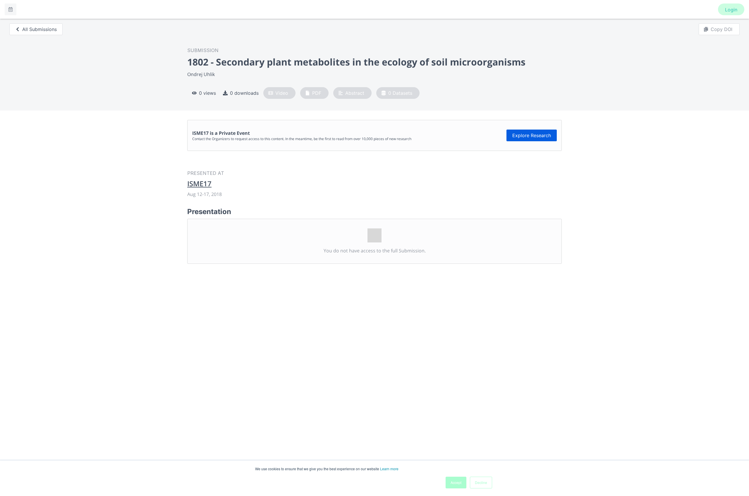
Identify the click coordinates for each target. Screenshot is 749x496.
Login (731, 10)
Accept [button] (456, 482)
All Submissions (39, 29)
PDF (316, 93)
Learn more (389, 468)
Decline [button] (481, 482)
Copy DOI (721, 29)
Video (281, 93)
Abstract (354, 93)
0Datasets (400, 93)
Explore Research (531, 135)
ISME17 (199, 183)
